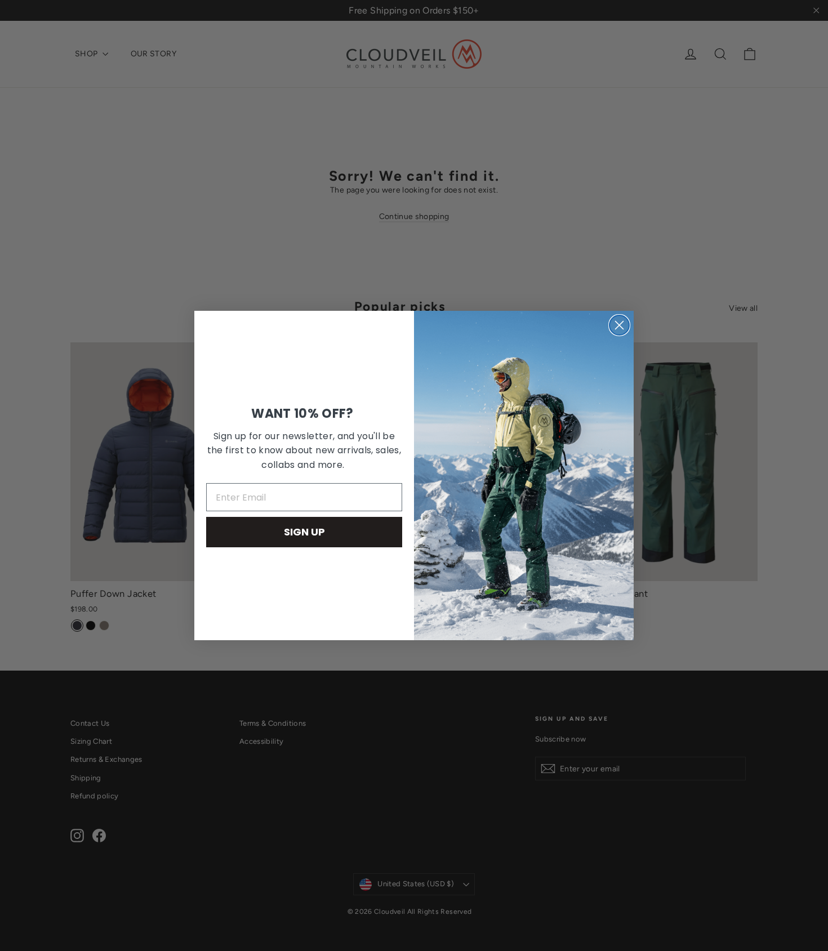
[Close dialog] (619, 325)
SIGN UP (304, 532)
